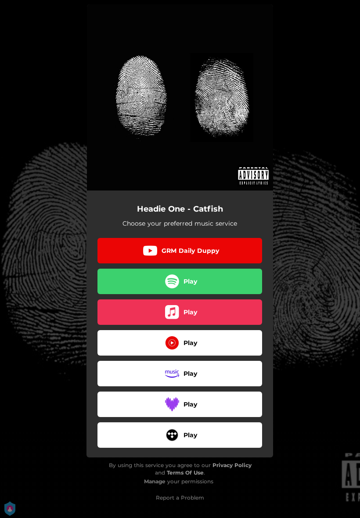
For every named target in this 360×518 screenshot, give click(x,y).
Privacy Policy (232, 465)
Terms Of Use (185, 472)
